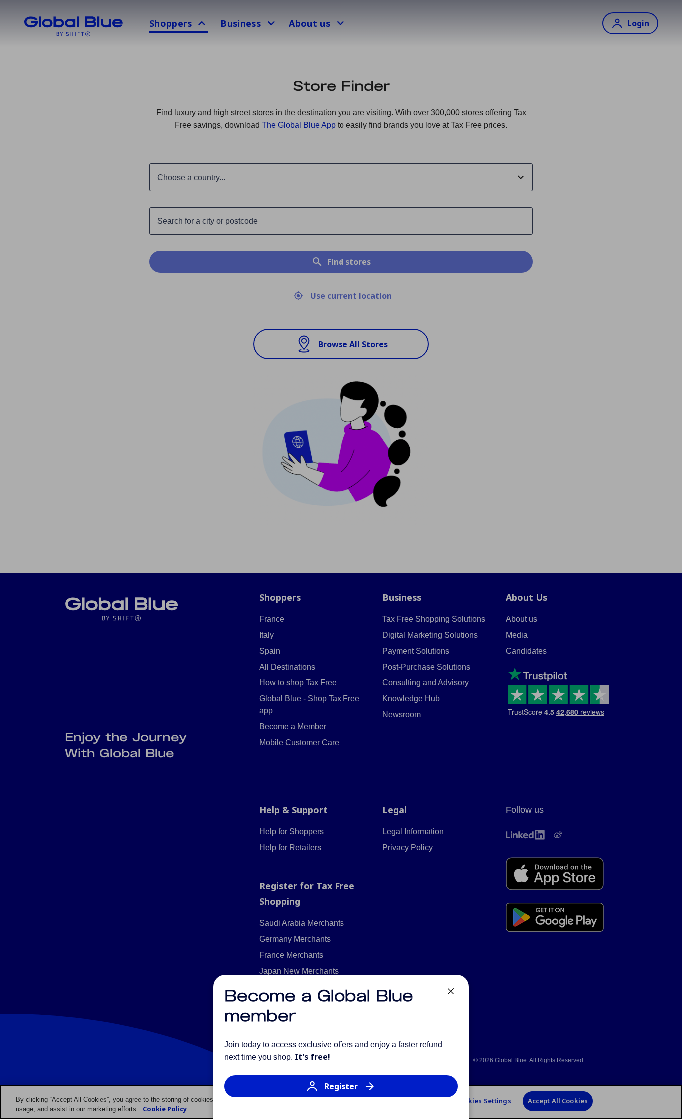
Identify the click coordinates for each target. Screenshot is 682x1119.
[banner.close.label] (451, 991)
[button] (341, 1091)
